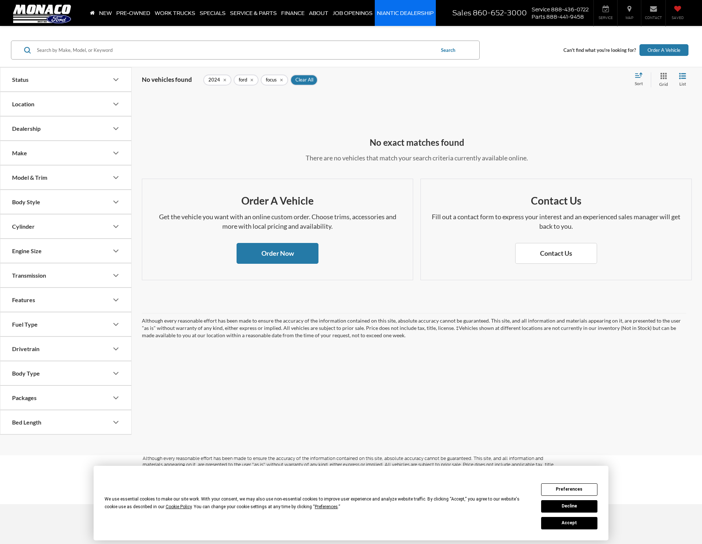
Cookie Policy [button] (179, 506)
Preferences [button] (326, 506)
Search (448, 50)
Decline (569, 506)
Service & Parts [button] (253, 13)
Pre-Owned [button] (133, 13)
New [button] (105, 13)
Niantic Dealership (405, 13)
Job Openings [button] (353, 13)
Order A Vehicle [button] (664, 50)
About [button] (318, 13)
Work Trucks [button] (175, 13)
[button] (277, 253)
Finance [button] (293, 13)
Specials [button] (213, 13)
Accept (569, 522)
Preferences (569, 489)
